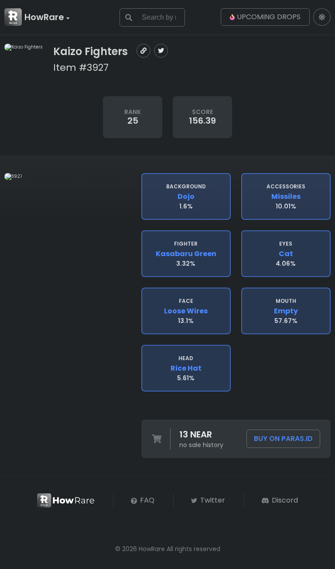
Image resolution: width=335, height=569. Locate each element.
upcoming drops (269, 17)
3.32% (186, 254)
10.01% (286, 197)
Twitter (211, 500)
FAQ (146, 500)
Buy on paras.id (283, 439)
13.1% (186, 311)
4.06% (286, 254)
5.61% (186, 368)
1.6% (186, 197)
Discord (284, 500)
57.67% (286, 311)
